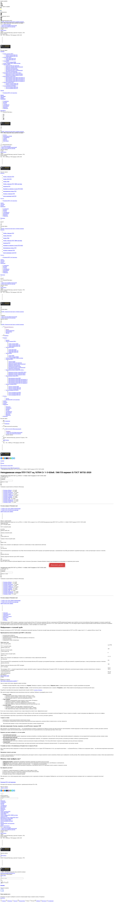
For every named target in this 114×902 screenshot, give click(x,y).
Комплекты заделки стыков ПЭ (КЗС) (14, 75)
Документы (5, 615)
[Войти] (1, 128)
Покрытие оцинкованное (11, 71)
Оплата (2, 97)
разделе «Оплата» (38, 690)
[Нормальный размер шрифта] (1, 3)
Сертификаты (6, 104)
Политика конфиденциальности (8, 873)
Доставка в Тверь (7, 502)
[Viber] (3, 116)
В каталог (3, 897)
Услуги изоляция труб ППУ (9, 85)
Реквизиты (5, 108)
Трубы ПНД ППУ (7, 57)
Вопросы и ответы (7, 616)
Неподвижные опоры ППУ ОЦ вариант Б (15, 78)
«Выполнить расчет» (57, 565)
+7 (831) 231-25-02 (8, 26)
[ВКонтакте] (3, 114)
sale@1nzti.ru (3, 30)
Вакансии (5, 107)
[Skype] (12, 458)
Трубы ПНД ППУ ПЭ (11, 59)
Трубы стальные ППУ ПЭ (11, 55)
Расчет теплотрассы (5, 825)
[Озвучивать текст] (1, 17)
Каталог (2, 51)
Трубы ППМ (6, 60)
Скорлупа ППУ (6, 64)
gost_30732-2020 (5, 676)
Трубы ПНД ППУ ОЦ (11, 58)
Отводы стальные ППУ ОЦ (12, 83)
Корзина (3, 885)
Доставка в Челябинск (8, 500)
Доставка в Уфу (6, 498)
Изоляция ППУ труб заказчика (10, 92)
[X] (7, 458)
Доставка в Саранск (7, 496)
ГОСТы (5, 103)
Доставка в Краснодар (8, 499)
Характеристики (7, 614)
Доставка (3, 96)
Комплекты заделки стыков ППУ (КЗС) (12, 72)
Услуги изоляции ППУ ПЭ (12, 88)
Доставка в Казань (7, 491)
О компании (6, 101)
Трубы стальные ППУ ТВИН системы (11, 63)
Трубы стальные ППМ (11, 62)
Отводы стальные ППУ (8, 82)
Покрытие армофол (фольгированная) (14, 66)
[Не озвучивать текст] (1, 19)
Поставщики (6, 105)
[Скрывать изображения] (1, 15)
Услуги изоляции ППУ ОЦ (12, 87)
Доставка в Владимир (8, 492)
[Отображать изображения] (1, 13)
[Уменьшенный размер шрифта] (1, 2)
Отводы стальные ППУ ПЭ (12, 84)
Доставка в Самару (7, 493)
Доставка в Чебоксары (8, 495)
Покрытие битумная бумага (12, 69)
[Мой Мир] (5, 458)
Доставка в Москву (7, 490)
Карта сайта (3, 875)
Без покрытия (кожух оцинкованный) (14, 70)
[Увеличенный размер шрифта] (2, 5)
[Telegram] (3, 115)
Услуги (2, 90)
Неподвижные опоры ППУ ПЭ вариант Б (15, 81)
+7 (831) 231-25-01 (7, 24)
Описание (5, 612)
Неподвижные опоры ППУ (9, 76)
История (5, 102)
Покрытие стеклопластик (11, 68)
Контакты (3, 110)
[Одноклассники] (3, 458)
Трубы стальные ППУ (8, 53)
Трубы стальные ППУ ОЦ (12, 56)
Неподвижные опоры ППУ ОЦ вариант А (15, 77)
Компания (3, 99)
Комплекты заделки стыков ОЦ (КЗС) (14, 74)
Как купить (5, 617)
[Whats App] (3, 119)
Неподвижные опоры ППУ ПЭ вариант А (15, 79)
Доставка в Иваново (7, 497)
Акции (2, 95)
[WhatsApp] (10, 458)
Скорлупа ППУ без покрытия (12, 65)
